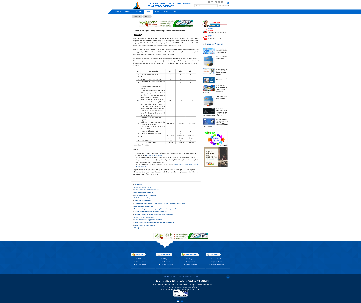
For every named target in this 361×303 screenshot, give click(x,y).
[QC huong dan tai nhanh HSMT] (216, 157)
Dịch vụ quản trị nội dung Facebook (144, 225)
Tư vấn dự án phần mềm (217, 264)
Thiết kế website (140, 259)
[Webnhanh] (216, 138)
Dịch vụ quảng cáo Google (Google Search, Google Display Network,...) (155, 222)
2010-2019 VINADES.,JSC (193, 289)
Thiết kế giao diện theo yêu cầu (143, 206)
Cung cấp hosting (141, 264)
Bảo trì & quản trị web (191, 259)
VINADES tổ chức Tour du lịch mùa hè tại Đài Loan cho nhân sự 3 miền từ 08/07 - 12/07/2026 (215, 89)
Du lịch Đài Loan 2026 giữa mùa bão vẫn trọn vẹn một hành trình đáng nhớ (222, 71)
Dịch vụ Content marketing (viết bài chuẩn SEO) (148, 220)
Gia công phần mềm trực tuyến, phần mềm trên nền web (150, 211)
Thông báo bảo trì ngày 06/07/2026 (222, 78)
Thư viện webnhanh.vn (167, 264)
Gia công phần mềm (216, 259)
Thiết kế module (165, 261)
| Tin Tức (178, 276)
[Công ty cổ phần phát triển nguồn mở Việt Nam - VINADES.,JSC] (139, 6)
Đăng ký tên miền (139, 228)
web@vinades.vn (221, 32)
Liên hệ (175, 11)
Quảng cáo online (190, 261)
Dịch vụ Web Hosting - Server (142, 187)
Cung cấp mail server (216, 261)
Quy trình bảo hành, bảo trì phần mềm (145, 195)
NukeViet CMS (170, 289)
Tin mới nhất (215, 44)
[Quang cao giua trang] (166, 23)
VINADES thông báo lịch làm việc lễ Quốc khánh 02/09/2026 (221, 50)
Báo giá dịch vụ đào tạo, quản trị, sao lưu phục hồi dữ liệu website (153, 214)
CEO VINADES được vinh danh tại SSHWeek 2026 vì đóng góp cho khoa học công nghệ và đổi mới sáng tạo (215, 123)
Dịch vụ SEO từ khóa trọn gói (142, 200)
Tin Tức (157, 11)
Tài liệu (166, 11)
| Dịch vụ (183, 276)
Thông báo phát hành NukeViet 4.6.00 (221, 97)
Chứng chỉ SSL (138, 184)
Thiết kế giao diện (166, 259)
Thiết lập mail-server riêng (142, 198)
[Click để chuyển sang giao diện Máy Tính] (182, 301)
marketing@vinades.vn (223, 38)
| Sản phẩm (189, 276)
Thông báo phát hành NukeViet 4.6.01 (221, 57)
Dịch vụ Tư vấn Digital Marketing (144, 217)
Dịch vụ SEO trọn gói (191, 264)
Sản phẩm (138, 11)
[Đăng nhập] (228, 2)
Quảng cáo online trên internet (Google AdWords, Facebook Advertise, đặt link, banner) (160, 203)
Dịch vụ (148, 11)
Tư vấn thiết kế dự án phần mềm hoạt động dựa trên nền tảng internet (155, 209)
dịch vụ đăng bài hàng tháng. (154, 155)
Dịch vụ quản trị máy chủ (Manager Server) (146, 190)
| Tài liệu (195, 276)
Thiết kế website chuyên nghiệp (143, 192)
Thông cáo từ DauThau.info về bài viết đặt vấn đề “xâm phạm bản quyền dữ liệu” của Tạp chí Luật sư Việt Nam (215, 112)
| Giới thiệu (172, 276)
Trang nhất (117, 11)
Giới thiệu (128, 11)
